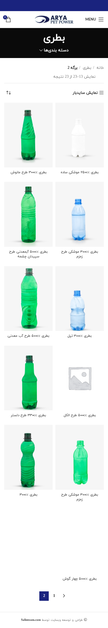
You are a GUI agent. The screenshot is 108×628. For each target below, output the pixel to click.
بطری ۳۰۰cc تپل (80, 335)
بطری (86, 68)
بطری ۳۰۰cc (28, 494)
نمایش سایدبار (85, 93)
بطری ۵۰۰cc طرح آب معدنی (28, 335)
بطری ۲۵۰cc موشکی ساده (80, 172)
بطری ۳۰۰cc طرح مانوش (29, 172)
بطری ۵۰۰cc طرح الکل (80, 415)
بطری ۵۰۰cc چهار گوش (80, 578)
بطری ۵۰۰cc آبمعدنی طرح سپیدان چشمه (28, 254)
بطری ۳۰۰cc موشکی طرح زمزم (79, 254)
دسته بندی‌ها (56, 50)
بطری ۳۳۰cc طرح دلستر (28, 415)
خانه (100, 68)
